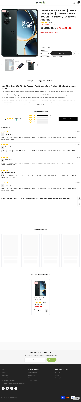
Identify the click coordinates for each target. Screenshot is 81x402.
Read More (40, 104)
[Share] (78, 53)
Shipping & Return (45, 81)
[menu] (2, 3)
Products (8, 7)
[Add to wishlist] (75, 53)
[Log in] (74, 2)
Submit (51, 360)
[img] (4, 132)
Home (2, 7)
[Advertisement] (40, 212)
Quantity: (42, 50)
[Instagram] (7, 388)
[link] (10, 258)
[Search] (7, 3)
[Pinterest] (11, 388)
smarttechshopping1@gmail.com (16, 383)
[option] (19, 33)
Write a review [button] (68, 119)
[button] (1, 65)
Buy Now (40, 399)
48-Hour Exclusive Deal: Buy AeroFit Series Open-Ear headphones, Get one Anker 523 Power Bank (35, 198)
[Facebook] (3, 388)
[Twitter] (15, 388)
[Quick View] (46, 282)
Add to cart (38, 311)
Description (31, 81)
